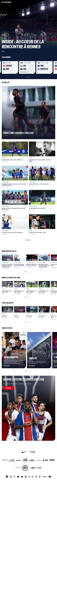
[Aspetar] (18, 468)
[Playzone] (8, 388)
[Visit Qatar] (11, 460)
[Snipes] (52, 460)
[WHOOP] (38, 460)
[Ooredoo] (18, 460)
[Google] (38, 468)
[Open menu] (55, 2)
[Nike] (24, 452)
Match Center (23, 72)
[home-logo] (6, 2)
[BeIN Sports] (32, 468)
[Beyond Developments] (5, 460)
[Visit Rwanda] (32, 460)
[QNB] (45, 460)
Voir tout (28, 240)
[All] (25, 460)
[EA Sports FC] (25, 468)
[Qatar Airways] (32, 452)
